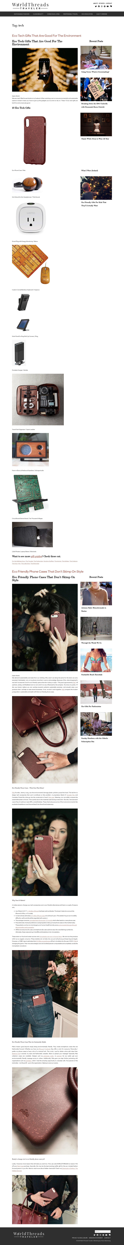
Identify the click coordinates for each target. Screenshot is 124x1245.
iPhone (40, 1049)
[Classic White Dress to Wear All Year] (96, 124)
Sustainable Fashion (21, 14)
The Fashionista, (38, 561)
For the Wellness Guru (18, 561)
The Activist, (58, 561)
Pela (74, 682)
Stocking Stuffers (49, 561)
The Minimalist (35, 563)
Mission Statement (96, 1238)
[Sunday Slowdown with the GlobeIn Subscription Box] (96, 724)
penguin (59, 1056)
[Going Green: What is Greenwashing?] (96, 57)
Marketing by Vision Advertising (102, 1240)
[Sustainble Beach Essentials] (96, 660)
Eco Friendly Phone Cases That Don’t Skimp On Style (47, 571)
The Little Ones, (25, 563)
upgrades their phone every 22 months (40, 920)
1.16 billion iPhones (33, 911)
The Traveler (29, 561)
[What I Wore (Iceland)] (96, 156)
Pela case (51, 797)
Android (47, 1049)
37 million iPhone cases (38, 915)
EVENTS (102, 3)
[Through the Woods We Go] (96, 628)
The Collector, (74, 561)
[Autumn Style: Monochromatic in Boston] (96, 593)
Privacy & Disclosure (80, 1238)
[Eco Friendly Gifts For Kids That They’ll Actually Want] (96, 188)
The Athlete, (65, 561)
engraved (46, 1056)
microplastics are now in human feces (50, 936)
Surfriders (28, 1060)
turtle (52, 1056)
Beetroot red (16, 1053)
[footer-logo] (28, 1234)
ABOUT (95, 3)
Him (19, 563)
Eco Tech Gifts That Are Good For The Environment (46, 35)
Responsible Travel (70, 14)
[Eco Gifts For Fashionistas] (96, 692)
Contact (107, 1238)
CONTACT (109, 3)
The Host (14, 563)
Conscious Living (53, 14)
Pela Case (20, 1166)
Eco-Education (87, 14)
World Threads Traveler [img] (30, 6)
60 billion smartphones (43, 941)
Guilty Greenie (101, 14)
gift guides (36, 556)
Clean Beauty (38, 14)
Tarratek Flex (71, 795)
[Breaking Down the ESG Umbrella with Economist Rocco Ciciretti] (96, 89)
